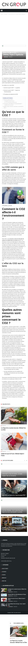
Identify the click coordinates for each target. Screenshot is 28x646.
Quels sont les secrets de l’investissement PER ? (14, 495)
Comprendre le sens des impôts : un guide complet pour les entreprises (12, 475)
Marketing (4, 581)
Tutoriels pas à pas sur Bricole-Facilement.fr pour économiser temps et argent (14, 529)
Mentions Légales (5, 553)
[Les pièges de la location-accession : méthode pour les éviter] (18, 631)
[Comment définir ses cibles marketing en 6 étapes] (4, 595)
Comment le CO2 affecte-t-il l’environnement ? (13, 103)
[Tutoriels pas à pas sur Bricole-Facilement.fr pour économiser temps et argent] (14, 524)
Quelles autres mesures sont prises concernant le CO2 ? (13, 107)
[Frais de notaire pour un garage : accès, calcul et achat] (4, 604)
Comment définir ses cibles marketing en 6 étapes (17, 594)
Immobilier (13, 638)
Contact (2, 556)
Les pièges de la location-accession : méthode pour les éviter (18, 641)
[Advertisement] (14, 30)
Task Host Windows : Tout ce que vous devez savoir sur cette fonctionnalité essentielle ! (12, 511)
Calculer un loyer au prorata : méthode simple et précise (12, 454)
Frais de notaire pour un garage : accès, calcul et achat (17, 604)
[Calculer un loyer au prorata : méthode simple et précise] (14, 441)
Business (4, 574)
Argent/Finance (5, 568)
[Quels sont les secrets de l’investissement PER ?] (14, 488)
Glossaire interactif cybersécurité (8, 558)
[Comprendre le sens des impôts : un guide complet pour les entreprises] (14, 470)
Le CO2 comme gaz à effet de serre (11, 102)
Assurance (4, 571)
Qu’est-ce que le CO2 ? (8, 99)
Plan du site (3, 555)
